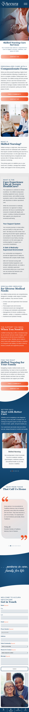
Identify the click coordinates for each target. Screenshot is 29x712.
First (2, 608)
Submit (14, 669)
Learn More (14, 450)
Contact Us (14, 56)
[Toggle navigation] (25, 4)
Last (2, 614)
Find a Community (14, 94)
